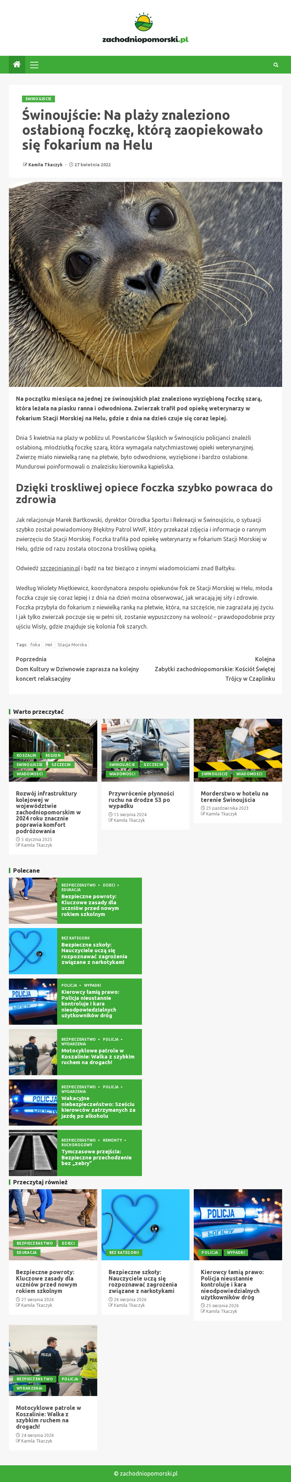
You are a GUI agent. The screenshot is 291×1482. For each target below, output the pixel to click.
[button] (34, 65)
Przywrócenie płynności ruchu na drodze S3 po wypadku (141, 799)
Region (53, 756)
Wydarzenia (73, 1044)
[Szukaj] (275, 65)
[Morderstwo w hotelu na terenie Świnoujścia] (238, 750)
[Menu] (34, 65)
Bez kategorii (75, 938)
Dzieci (109, 885)
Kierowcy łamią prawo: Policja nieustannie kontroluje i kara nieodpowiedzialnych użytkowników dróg (90, 1003)
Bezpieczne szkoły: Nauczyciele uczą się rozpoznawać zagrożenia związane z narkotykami (94, 953)
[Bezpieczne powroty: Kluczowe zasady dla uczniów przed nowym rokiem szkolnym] (33, 901)
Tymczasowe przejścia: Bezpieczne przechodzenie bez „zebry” (96, 1157)
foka (35, 644)
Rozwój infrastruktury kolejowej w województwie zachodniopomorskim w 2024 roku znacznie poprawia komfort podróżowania (48, 812)
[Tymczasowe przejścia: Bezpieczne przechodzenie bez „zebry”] (33, 1153)
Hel (48, 644)
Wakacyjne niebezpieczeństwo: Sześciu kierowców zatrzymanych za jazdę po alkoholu (98, 1107)
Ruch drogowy (76, 1145)
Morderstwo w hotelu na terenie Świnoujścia (234, 796)
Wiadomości (30, 774)
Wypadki (92, 985)
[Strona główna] (17, 65)
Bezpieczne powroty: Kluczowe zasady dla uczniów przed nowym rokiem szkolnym (90, 905)
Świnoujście (38, 99)
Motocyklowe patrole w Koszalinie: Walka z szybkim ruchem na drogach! (97, 1056)
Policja (69, 985)
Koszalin (27, 756)
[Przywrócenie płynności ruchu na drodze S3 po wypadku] (145, 750)
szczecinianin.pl (60, 568)
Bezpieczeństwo (79, 885)
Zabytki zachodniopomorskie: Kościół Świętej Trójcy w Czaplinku (215, 668)
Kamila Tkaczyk (46, 164)
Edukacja (71, 890)
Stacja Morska (72, 644)
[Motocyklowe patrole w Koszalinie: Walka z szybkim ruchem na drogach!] (33, 1052)
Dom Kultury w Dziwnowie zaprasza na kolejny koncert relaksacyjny (77, 668)
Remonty (113, 1140)
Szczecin (61, 765)
